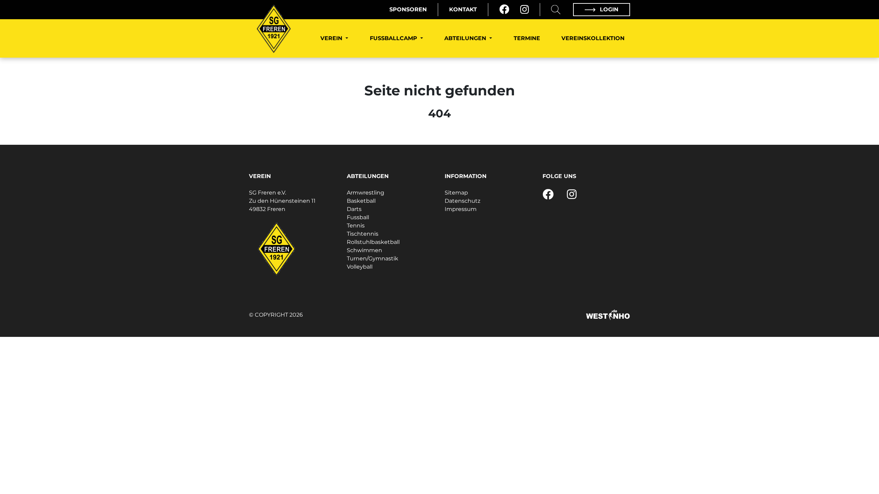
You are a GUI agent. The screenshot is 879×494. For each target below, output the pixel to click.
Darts (354, 209)
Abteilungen (466, 38)
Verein (332, 38)
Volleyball (360, 266)
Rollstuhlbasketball (373, 242)
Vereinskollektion (593, 38)
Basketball (361, 201)
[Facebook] (504, 9)
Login (608, 9)
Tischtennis (362, 234)
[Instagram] (524, 9)
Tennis (356, 225)
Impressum (461, 209)
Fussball (358, 217)
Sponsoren (408, 9)
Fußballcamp (394, 38)
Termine (527, 38)
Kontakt (463, 9)
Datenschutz (462, 201)
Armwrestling (365, 192)
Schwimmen (364, 250)
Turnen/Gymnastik (372, 258)
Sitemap (456, 192)
